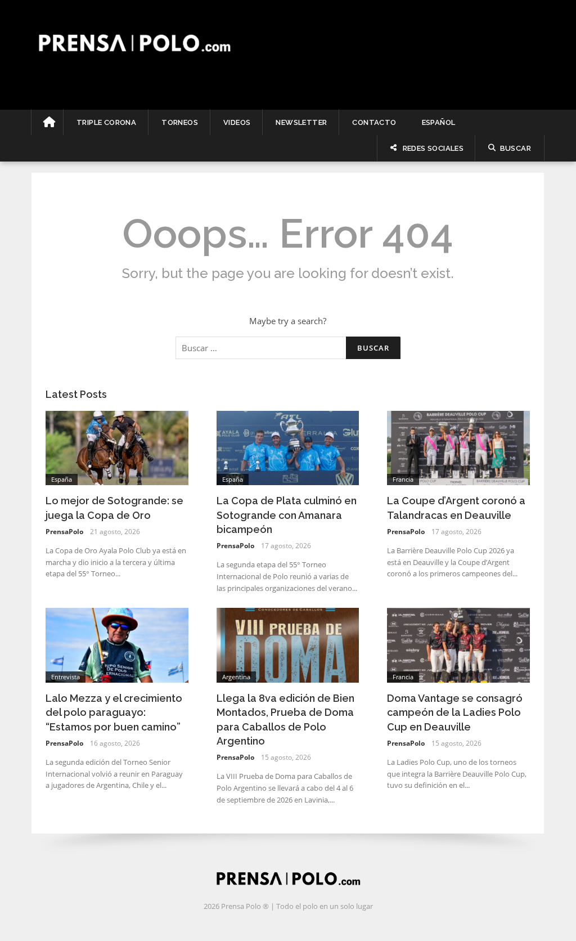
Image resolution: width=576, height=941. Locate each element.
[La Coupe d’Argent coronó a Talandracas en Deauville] (458, 446)
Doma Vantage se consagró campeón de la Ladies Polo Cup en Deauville (455, 712)
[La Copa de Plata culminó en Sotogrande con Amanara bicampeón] (288, 446)
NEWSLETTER (301, 122)
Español (439, 122)
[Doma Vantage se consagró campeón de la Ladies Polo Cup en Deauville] (458, 644)
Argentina (236, 677)
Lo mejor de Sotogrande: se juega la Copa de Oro (114, 508)
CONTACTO (374, 122)
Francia (403, 479)
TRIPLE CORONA (106, 122)
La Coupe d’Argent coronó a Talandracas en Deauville (456, 508)
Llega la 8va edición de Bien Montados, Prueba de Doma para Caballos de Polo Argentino (285, 719)
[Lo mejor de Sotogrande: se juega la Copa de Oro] (117, 446)
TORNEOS (179, 122)
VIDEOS (236, 122)
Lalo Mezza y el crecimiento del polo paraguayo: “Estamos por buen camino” (114, 712)
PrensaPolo (64, 531)
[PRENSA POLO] (288, 42)
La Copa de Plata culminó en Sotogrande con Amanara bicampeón (287, 515)
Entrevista (65, 677)
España (61, 479)
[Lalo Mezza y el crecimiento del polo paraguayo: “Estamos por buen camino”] (117, 644)
